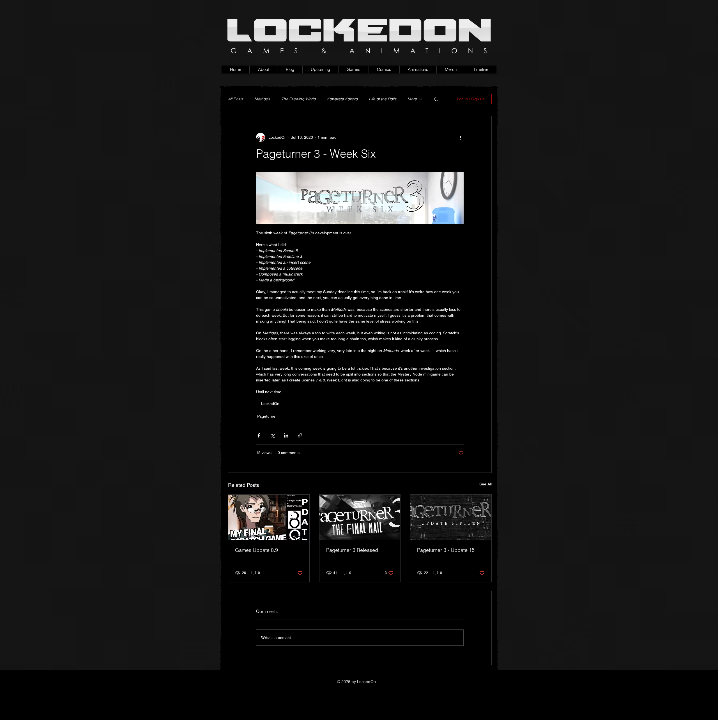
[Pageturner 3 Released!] (360, 517)
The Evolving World (298, 99)
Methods (262, 99)
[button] (353, 69)
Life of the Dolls (382, 99)
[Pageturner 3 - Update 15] (450, 517)
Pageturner (267, 416)
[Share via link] (300, 435)
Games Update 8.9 (256, 550)
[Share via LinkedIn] (286, 435)
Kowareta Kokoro (342, 99)
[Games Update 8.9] (268, 517)
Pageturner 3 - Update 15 (446, 550)
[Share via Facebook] (258, 435)
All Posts (235, 99)
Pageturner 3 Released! (353, 550)
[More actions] (460, 137)
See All (485, 484)
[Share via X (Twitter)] (272, 435)
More (412, 99)
